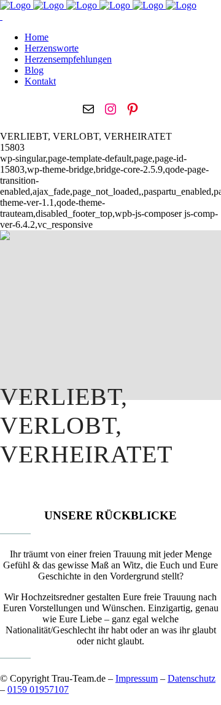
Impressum (136, 678)
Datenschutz (191, 678)
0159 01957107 (38, 689)
